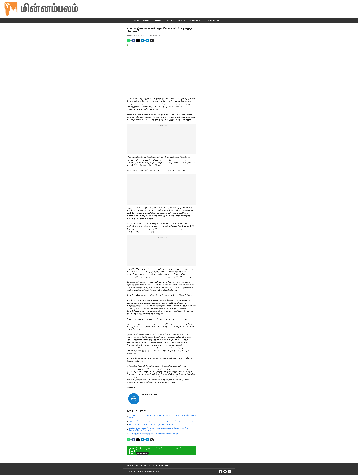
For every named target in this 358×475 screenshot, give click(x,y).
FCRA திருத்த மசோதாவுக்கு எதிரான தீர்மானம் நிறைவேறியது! (153, 434)
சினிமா (169, 20)
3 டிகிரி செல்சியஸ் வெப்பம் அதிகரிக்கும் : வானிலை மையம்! (152, 425)
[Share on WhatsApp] (129, 40)
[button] (223, 20)
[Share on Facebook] (133, 40)
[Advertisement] (161, 140)
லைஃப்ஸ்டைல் (194, 20)
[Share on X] (138, 40)
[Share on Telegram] (147, 40)
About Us (130, 466)
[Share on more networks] (152, 40)
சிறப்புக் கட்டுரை (212, 20)
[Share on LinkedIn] (143, 40)
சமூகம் (158, 20)
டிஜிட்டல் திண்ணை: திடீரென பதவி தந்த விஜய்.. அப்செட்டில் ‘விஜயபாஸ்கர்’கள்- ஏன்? (162, 421)
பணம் (180, 20)
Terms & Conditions (150, 466)
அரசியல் (146, 20)
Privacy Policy (164, 466)
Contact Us (138, 466)
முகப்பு (136, 20)
